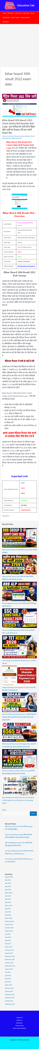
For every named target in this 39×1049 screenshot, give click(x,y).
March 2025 (8, 905)
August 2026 (9, 877)
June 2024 (8, 912)
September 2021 (10, 1004)
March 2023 (8, 947)
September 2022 (10, 966)
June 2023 (8, 937)
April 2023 (8, 944)
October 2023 (9, 928)
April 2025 (8, 902)
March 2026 (8, 893)
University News (25, 17)
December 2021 (9, 995)
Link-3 (23, 493)
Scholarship (6, 17)
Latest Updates (25, 136)
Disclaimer (19, 1023)
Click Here (24, 500)
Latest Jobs (26, 13)
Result (32, 13)
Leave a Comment (7, 136)
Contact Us (19, 1017)
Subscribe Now (25, 510)
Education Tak (25, 5)
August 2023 (9, 931)
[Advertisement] (19, 44)
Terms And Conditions (19, 1028)
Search (4, 810)
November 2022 (10, 959)
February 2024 (9, 921)
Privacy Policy (20, 1026)
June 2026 (8, 883)
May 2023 (8, 940)
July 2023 (8, 934)
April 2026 (8, 890)
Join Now (24, 505)
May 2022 (8, 979)
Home (4, 13)
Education (6, 22)
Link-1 (23, 483)
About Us (19, 1020)
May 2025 (8, 899)
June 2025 (8, 896)
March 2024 (8, 918)
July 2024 (8, 909)
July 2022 (8, 972)
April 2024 (8, 915)
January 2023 (9, 953)
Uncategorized (6, 138)
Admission (10, 13)
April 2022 (8, 982)
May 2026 (8, 886)
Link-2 (23, 488)
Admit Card (18, 13)
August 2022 (9, 969)
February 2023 (9, 950)
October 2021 (9, 1001)
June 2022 (8, 975)
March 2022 (8, 985)
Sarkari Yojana (15, 17)
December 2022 (10, 956)
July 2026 (8, 880)
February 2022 (9, 988)
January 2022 (9, 991)
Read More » (6, 516)
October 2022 (9, 963)
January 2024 (9, 924)
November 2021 (10, 998)
